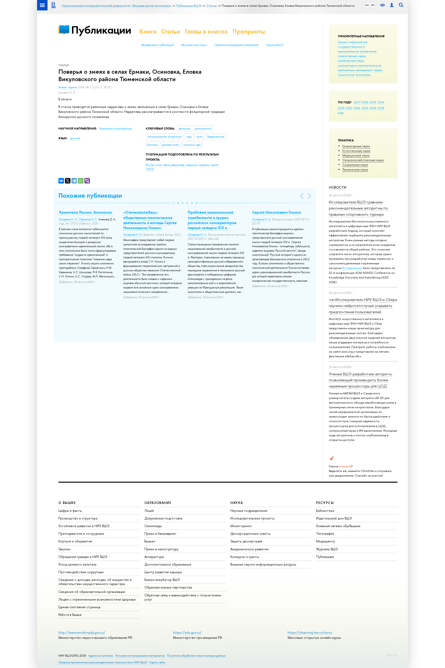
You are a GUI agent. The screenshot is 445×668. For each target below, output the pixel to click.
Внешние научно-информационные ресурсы (263, 564)
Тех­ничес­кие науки (355, 169)
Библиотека (325, 510)
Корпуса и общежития (75, 541)
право (378, 70)
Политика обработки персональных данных (196, 656)
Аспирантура (154, 556)
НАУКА (236, 502)
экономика (363, 75)
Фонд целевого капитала (77, 564)
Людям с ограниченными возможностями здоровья (97, 599)
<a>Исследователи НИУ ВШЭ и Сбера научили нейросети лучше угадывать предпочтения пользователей (363, 305)
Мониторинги (240, 526)
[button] (173, 203)
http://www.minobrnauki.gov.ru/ (81, 632)
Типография (325, 533)
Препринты (248, 31)
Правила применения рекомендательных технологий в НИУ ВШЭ (102, 662)
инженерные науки (351, 60)
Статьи (170, 31)
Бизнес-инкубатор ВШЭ (162, 579)
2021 (357, 108)
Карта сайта (157, 662)
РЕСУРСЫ (325, 502)
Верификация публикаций (157, 45)
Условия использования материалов (140, 656)
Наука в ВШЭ (274, 45)
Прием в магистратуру (161, 549)
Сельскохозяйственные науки (363, 160)
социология (346, 75)
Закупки (64, 549)
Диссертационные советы (250, 533)
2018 (381, 108)
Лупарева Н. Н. (68, 219)
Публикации (101, 30)
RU (367, 5)
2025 (372, 102)
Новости (337, 187)
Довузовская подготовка (163, 518)
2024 (380, 102)
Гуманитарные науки (356, 146)
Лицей (149, 510)
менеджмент (364, 70)
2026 (365, 102)
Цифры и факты (70, 510)
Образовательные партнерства (168, 587)
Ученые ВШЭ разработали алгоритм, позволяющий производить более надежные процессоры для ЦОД (360, 380)
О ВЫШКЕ (67, 502)
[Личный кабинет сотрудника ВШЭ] (391, 5)
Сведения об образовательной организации (91, 591)
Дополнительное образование (167, 564)
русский (75, 138)
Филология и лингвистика (115, 128)
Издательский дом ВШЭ (334, 518)
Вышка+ (150, 541)
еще (341, 113)
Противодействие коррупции (81, 572)
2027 (357, 102)
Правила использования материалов (237, 45)
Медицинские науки (356, 155)
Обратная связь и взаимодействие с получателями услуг (182, 597)
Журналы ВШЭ (327, 549)
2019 (373, 108)
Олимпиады (153, 526)
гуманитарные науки (352, 56)
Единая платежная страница (79, 607)
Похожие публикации (90, 195)
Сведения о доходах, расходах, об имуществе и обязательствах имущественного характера (95, 581)
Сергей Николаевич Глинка (276, 212)
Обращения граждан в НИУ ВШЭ (82, 556)
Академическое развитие (249, 549)
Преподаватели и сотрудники (81, 533)
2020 (365, 108)
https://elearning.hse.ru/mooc (310, 632)
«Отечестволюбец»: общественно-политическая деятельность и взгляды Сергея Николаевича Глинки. (150, 220)
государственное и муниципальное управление (357, 48)
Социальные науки (355, 164)
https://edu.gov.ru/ (187, 632)
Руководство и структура (77, 518)
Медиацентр (325, 541)
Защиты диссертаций (246, 541)
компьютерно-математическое (359, 65)
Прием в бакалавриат (160, 533)
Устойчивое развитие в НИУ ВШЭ (83, 526)
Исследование (352, 268)
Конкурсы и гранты (244, 556)
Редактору (391, 654)
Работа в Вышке (70, 614)
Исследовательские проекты (252, 518)
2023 (341, 108)
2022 (349, 108)
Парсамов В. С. (88, 219)
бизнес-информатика (352, 42)
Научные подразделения (248, 510)
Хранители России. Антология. (86, 212)
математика (346, 70)
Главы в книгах (206, 31)
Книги (148, 31)
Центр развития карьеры (163, 572)
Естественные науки (356, 151)
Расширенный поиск (194, 45)
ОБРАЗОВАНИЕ (157, 502)
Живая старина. (68, 87)
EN (372, 5)
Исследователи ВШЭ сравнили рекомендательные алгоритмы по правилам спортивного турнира (358, 208)
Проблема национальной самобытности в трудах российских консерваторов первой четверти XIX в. (212, 220)
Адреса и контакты (100, 656)
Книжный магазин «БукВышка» (338, 526)
